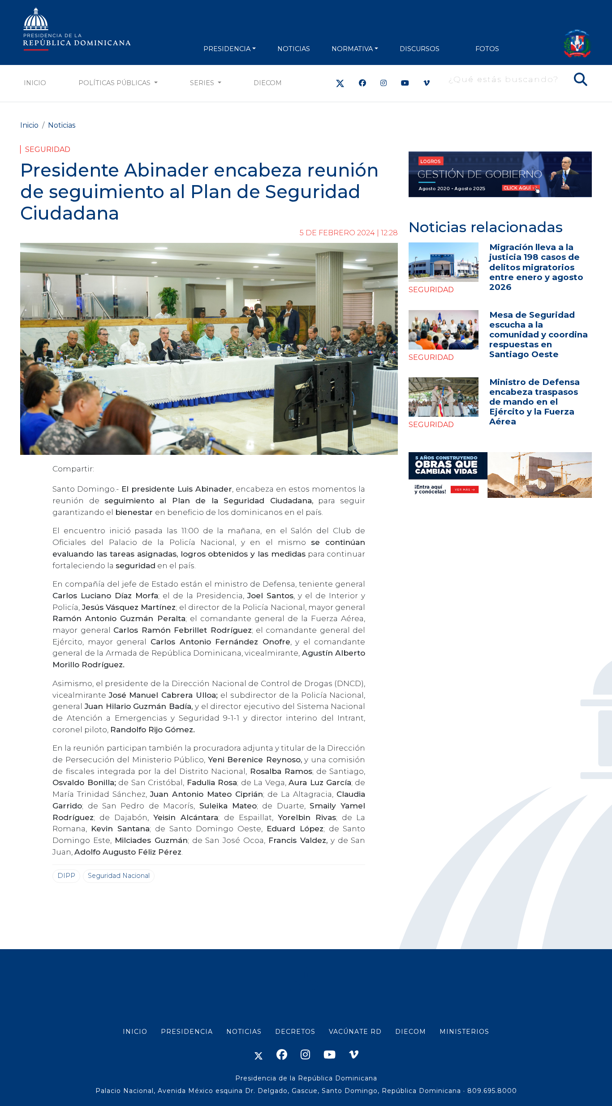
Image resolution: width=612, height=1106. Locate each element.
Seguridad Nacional (119, 876)
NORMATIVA (352, 49)
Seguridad (47, 149)
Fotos (487, 49)
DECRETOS (295, 1032)
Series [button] (203, 83)
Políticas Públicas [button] (115, 83)
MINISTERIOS (464, 1032)
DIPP (66, 876)
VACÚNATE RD (355, 1032)
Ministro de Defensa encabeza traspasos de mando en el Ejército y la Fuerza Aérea (534, 402)
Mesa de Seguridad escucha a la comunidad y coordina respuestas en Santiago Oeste (538, 334)
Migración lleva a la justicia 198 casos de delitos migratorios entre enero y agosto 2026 (536, 267)
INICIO (135, 1032)
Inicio (35, 83)
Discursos (420, 49)
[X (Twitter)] (340, 83)
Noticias (61, 125)
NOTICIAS (293, 49)
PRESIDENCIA (226, 49)
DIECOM (268, 83)
